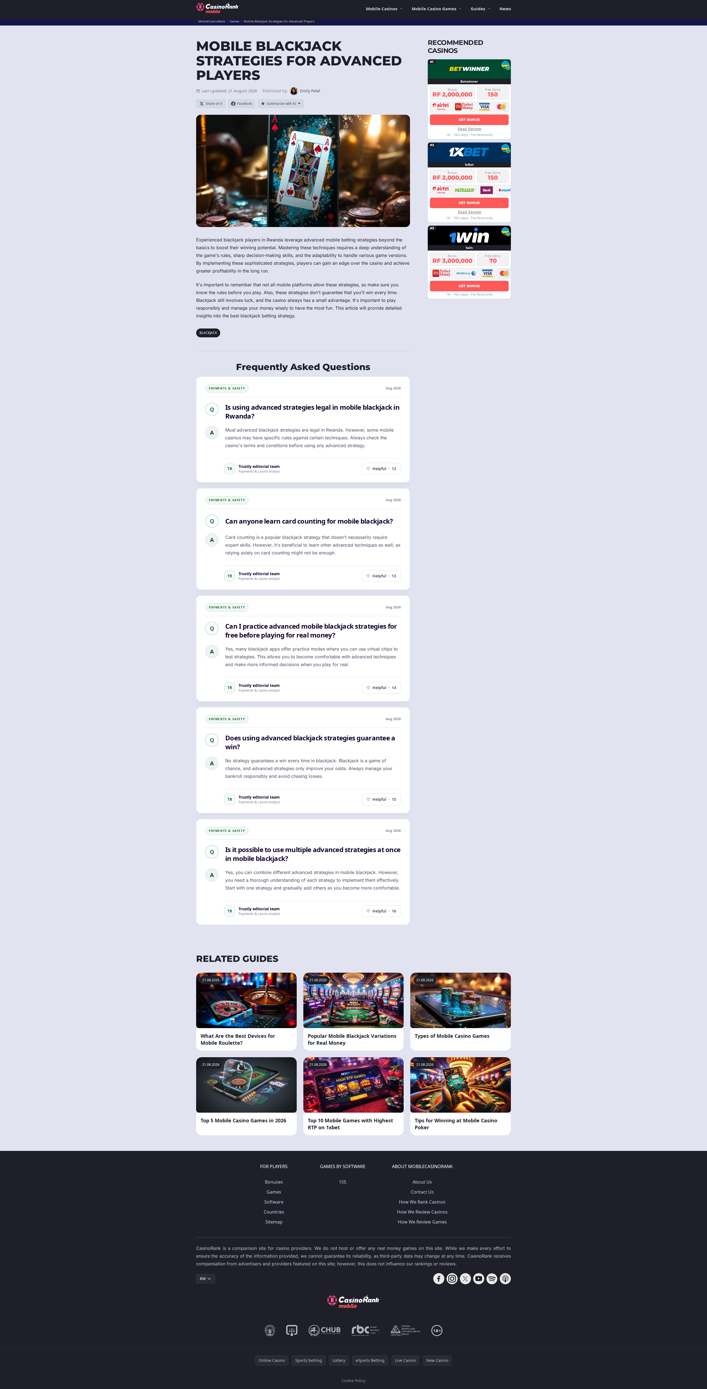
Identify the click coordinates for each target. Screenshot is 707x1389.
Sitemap (274, 1222)
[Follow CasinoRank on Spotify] (492, 1278)
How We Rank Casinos (422, 1202)
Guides (478, 8)
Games (274, 1192)
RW (203, 1278)
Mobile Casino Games (434, 8)
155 (342, 1182)
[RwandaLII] (292, 1330)
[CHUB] (325, 1330)
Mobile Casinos (381, 8)
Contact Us (422, 1192)
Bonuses (274, 1182)
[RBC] (365, 1330)
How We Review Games (422, 1222)
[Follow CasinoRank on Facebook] (438, 1278)
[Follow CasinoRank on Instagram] (452, 1278)
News (505, 8)
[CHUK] (405, 1330)
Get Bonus (469, 119)
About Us (422, 1182)
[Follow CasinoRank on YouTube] (478, 1278)
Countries (274, 1212)
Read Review (469, 128)
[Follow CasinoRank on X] (465, 1278)
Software (273, 1202)
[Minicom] (270, 1330)
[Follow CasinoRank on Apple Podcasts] (505, 1278)
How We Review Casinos (422, 1212)
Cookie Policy (353, 1380)
